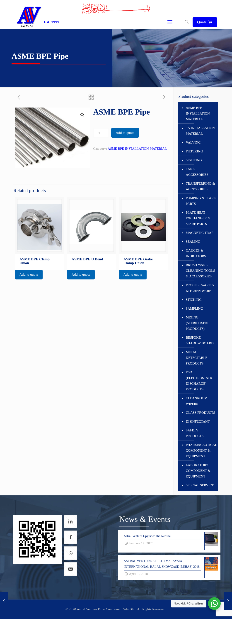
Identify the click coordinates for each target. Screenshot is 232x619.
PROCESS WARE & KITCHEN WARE (200, 288)
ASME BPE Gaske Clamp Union (138, 261)
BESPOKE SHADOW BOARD (200, 340)
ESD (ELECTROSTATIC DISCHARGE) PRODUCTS (199, 380)
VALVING (193, 142)
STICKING (194, 299)
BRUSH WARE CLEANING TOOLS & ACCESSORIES (200, 270)
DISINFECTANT (198, 421)
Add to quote (125, 133)
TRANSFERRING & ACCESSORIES (200, 186)
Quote (202, 22)
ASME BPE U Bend (87, 259)
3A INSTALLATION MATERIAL (200, 130)
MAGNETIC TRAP (199, 233)
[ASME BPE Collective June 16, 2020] (4, 601)
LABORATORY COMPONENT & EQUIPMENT (198, 470)
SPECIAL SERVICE (200, 485)
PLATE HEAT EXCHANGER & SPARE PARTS (198, 218)
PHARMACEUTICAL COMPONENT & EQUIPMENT (201, 450)
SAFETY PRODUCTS (194, 433)
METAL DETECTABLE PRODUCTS (196, 357)
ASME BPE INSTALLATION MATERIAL (137, 148)
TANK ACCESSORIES (197, 171)
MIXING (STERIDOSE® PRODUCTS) (197, 323)
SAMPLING (194, 308)
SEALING (193, 241)
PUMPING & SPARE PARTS (201, 201)
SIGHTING (194, 160)
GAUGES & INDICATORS (196, 253)
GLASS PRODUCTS (200, 412)
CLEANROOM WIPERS (196, 401)
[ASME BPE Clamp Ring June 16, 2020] (228, 601)
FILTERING (194, 151)
